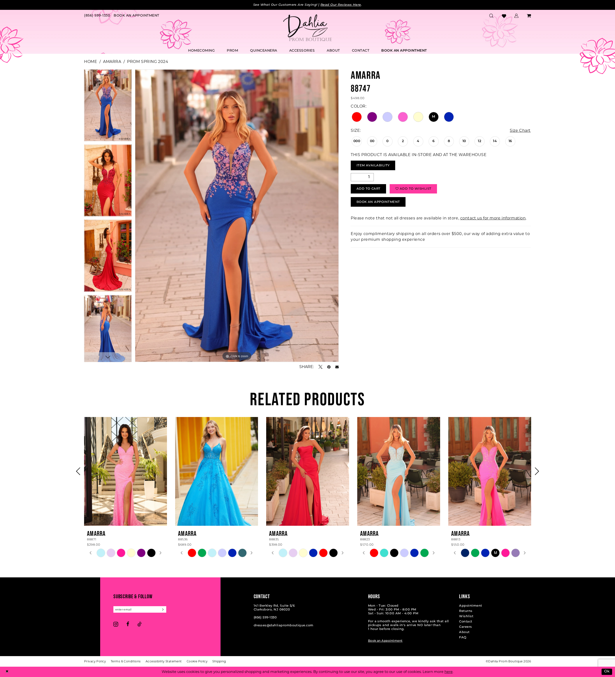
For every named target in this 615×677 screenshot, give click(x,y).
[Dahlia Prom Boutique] (307, 27)
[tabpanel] (108, 107)
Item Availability (373, 165)
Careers (465, 627)
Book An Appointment (378, 202)
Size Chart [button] (520, 130)
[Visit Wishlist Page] (504, 16)
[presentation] (125, 471)
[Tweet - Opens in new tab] (320, 367)
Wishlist (466, 616)
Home (90, 61)
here (448, 671)
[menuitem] (97, 16)
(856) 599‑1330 (265, 617)
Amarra (112, 61)
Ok (607, 672)
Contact (465, 621)
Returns (465, 611)
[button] (516, 16)
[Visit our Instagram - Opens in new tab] (115, 624)
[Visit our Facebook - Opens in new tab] (127, 624)
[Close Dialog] (7, 672)
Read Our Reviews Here (340, 4)
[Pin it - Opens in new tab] (329, 367)
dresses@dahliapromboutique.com (284, 625)
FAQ (462, 637)
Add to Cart (369, 188)
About (464, 632)
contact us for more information (493, 218)
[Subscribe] (163, 609)
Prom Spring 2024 (147, 61)
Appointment (470, 605)
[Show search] (491, 16)
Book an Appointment (385, 641)
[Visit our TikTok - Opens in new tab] (139, 624)
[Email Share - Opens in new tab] (337, 367)
